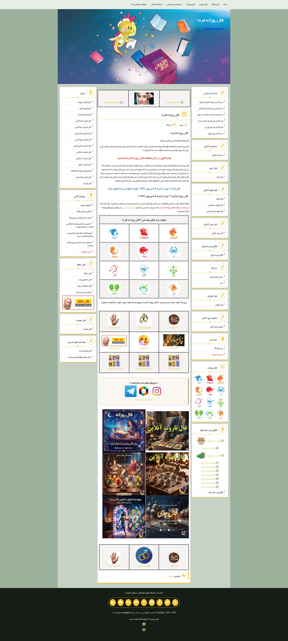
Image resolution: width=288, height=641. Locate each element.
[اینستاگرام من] (152, 602)
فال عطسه (87, 329)
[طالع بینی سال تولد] (210, 465)
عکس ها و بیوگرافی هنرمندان (79, 357)
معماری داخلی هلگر (83, 211)
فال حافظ (215, 4)
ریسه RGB (218, 348)
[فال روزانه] (124, 431)
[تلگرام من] (167, 602)
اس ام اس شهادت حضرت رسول (210, 114)
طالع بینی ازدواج (216, 255)
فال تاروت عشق (84, 164)
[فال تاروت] (167, 431)
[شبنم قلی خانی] (113, 103)
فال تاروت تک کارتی (83, 121)
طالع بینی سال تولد (215, 492)
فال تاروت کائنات (84, 114)
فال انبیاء (219, 177)
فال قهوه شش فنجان (215, 211)
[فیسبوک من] (160, 602)
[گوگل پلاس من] (128, 602)
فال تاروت (203, 4)
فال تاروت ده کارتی (83, 158)
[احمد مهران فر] (174, 103)
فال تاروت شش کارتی (82, 146)
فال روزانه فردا (210, 19)
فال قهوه (219, 199)
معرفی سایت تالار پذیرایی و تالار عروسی (80, 243)
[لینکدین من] (113, 602)
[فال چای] (167, 517)
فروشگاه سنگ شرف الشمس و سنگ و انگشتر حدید (80, 234)
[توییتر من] (136, 602)
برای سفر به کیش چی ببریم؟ (80, 217)
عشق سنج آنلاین (216, 326)
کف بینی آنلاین (217, 233)
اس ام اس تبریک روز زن (213, 127)
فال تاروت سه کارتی (83, 127)
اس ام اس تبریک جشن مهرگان (211, 102)
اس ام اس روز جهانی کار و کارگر (211, 108)
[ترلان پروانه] (144, 99)
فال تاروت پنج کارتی (83, 139)
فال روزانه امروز (128, 207)
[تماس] (144, 602)
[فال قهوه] (167, 474)
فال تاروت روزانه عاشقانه (81, 171)
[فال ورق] (124, 517)
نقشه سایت (133, 619)
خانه (225, 4)
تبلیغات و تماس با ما (139, 4)
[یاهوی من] (175, 602)
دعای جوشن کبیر (216, 276)
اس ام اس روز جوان (215, 133)
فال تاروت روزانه (84, 102)
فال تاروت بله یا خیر (83, 177)
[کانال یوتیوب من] (121, 602)
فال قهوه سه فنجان (215, 205)
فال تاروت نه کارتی (83, 152)
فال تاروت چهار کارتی (82, 133)
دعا (221, 283)
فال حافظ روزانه (85, 279)
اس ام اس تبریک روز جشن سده (210, 121)
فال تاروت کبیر (85, 108)
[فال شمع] (124, 474)
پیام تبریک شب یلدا (83, 292)
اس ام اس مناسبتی (174, 4)
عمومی (171, 576)
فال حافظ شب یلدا (84, 286)
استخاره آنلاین (156, 4)
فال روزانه (190, 4)
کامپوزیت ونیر (85, 205)
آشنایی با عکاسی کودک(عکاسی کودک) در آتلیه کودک (79, 225)
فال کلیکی (219, 305)
